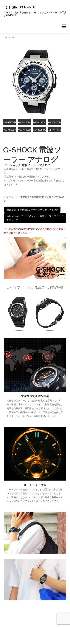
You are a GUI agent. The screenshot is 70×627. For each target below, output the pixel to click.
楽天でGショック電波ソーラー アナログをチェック (32, 209)
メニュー (64, 26)
